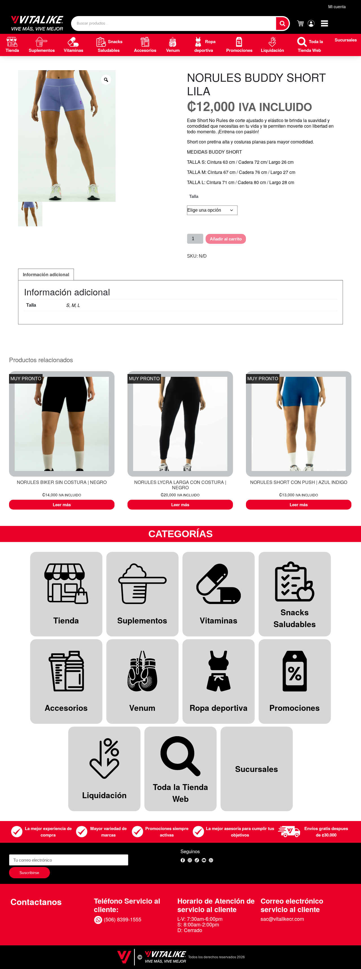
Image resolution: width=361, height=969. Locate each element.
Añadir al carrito (226, 238)
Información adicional (46, 274)
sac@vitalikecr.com (282, 918)
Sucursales (346, 40)
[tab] (46, 274)
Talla (193, 196)
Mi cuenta (337, 6)
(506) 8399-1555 (121, 919)
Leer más (62, 504)
